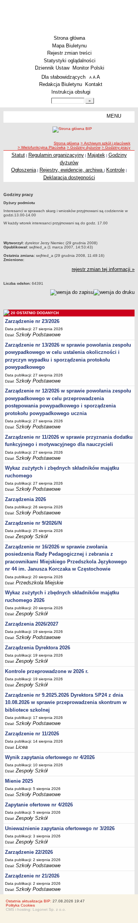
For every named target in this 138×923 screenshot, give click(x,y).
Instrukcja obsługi (70, 92)
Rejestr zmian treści (69, 53)
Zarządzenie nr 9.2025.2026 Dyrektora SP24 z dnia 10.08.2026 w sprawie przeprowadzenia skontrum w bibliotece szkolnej (66, 702)
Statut (18, 155)
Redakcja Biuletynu (60, 84)
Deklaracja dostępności (69, 177)
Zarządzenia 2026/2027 (31, 624)
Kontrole (115, 170)
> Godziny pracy (116, 147)
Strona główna (69, 38)
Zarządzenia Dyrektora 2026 (37, 647)
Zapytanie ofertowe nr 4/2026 (39, 805)
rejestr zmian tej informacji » (103, 269)
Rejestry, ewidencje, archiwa (71, 170)
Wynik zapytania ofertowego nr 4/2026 (50, 757)
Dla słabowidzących (63, 77)
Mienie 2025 (19, 781)
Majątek (96, 155)
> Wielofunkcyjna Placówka (42, 147)
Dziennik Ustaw (52, 68)
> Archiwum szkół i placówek (105, 143)
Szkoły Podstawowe (38, 334)
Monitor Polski (88, 68)
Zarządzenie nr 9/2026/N (33, 523)
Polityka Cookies (20, 905)
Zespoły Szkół (32, 536)
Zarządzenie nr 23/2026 (32, 321)
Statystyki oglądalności (69, 60)
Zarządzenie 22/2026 (29, 852)
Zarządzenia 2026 (25, 499)
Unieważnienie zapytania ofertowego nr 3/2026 (60, 828)
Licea (22, 747)
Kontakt (93, 84)
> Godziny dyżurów (83, 147)
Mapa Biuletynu (69, 46)
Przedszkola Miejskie (39, 583)
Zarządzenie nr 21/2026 (32, 876)
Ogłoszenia (23, 170)
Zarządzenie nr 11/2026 (32, 733)
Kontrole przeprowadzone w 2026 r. (47, 671)
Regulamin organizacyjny (56, 155)
